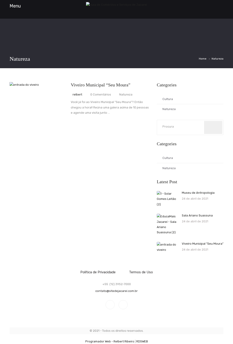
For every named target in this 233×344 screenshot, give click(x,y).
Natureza (169, 109)
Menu (15, 6)
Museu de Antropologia (198, 192)
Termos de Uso (141, 272)
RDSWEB (142, 341)
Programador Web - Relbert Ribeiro (109, 341)
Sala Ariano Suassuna (197, 215)
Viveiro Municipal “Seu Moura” (100, 84)
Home (202, 58)
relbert (77, 94)
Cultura (167, 99)
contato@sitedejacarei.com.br (116, 291)
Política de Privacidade (98, 272)
